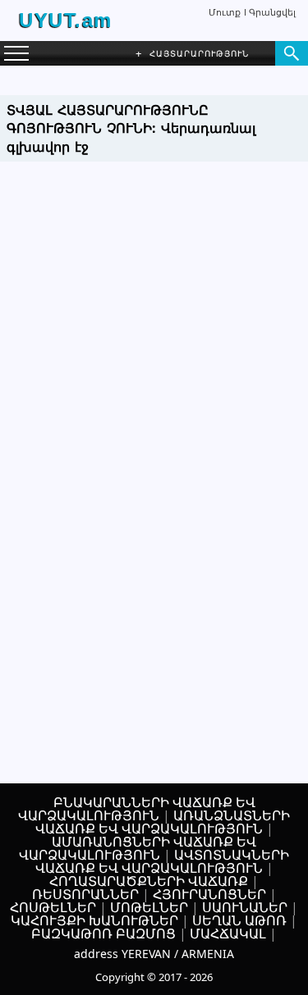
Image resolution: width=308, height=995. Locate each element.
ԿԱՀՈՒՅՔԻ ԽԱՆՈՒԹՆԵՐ (94, 920)
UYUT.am (66, 20)
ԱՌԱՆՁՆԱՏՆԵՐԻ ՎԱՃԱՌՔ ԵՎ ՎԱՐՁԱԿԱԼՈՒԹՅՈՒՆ (163, 822)
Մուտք (225, 11)
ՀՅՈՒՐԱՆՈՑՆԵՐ (209, 894)
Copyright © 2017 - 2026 (154, 977)
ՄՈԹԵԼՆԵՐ (149, 907)
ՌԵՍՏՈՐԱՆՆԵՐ (85, 894)
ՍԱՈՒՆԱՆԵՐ (244, 907)
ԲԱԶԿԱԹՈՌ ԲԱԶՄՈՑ (103, 933)
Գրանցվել (272, 11)
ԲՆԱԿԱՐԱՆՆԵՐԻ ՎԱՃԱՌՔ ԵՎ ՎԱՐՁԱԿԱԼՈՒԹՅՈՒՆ (136, 808)
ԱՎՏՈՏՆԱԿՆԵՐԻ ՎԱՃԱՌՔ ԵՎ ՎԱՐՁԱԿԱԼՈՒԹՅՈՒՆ (162, 861)
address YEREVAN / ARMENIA (154, 953)
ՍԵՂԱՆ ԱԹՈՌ (239, 920)
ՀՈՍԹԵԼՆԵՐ (53, 907)
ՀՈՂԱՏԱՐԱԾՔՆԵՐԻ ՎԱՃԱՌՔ (148, 881)
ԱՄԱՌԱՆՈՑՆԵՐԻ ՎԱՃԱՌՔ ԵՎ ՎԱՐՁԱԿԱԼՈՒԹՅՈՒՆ (137, 848)
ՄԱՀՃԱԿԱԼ (228, 933)
